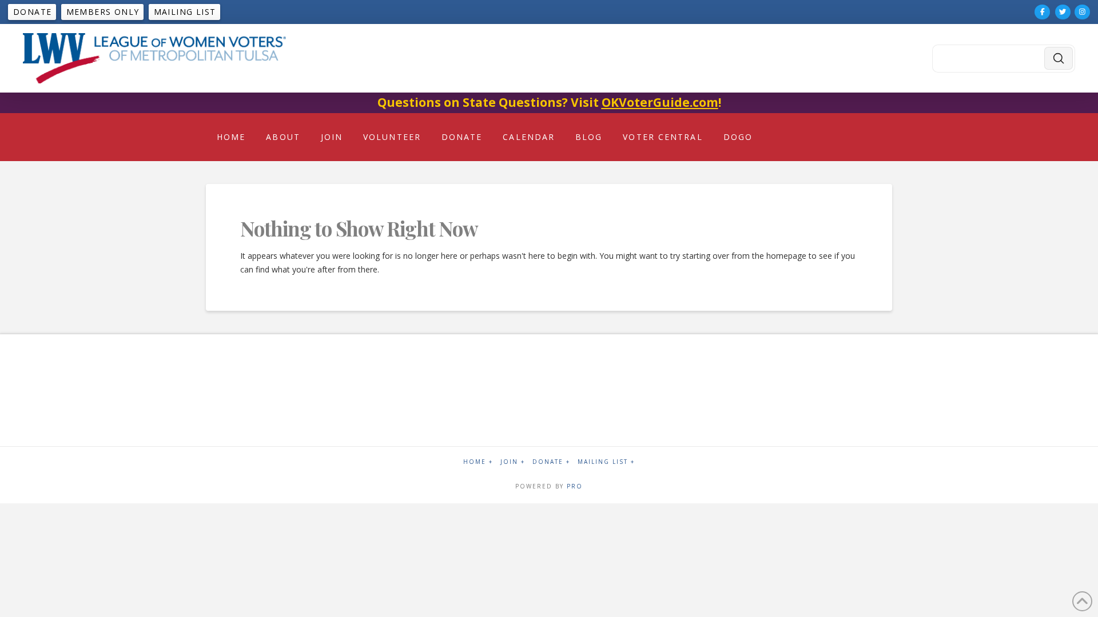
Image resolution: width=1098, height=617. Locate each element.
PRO (575, 486)
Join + (512, 462)
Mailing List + (606, 462)
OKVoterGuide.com (660, 102)
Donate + (551, 462)
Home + (478, 462)
